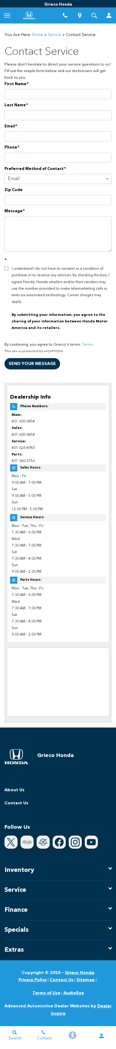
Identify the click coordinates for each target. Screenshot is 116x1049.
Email (11, 126)
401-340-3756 (23, 461)
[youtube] (91, 842)
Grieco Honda (79, 973)
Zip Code (13, 190)
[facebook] (59, 842)
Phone (12, 147)
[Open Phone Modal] (65, 15)
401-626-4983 (23, 448)
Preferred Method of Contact (35, 169)
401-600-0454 (23, 421)
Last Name (16, 105)
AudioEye (73, 993)
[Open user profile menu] (108, 15)
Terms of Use (46, 993)
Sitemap (85, 980)
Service (54, 35)
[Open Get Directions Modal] (80, 15)
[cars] (27, 842)
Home (37, 35)
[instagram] (75, 842)
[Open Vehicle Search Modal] (94, 15)
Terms (87, 344)
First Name (16, 84)
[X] (11, 842)
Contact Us (16, 803)
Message (14, 211)
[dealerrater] (43, 842)
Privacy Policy (32, 980)
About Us (14, 790)
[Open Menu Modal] (7, 15)
